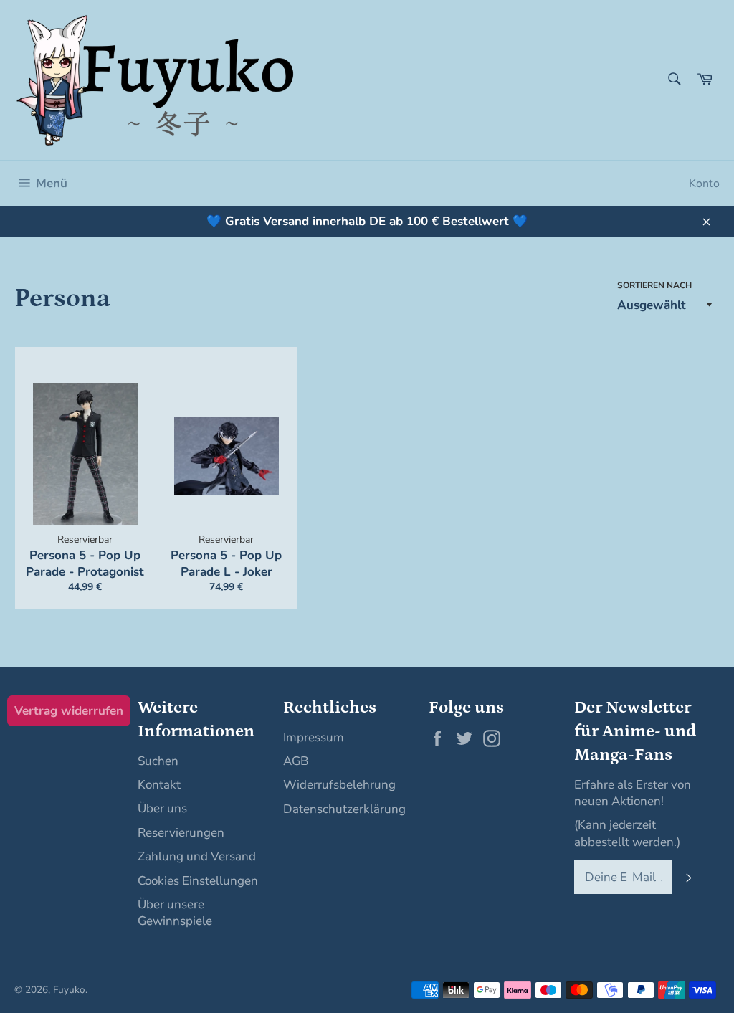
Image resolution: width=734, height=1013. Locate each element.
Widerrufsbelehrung (339, 784)
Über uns (162, 808)
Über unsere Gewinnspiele (175, 912)
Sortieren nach (654, 285)
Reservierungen (181, 832)
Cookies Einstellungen (198, 880)
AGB (295, 761)
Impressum (313, 737)
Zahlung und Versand (197, 856)
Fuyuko (69, 990)
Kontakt (159, 784)
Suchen (158, 761)
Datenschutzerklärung (344, 809)
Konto (704, 183)
